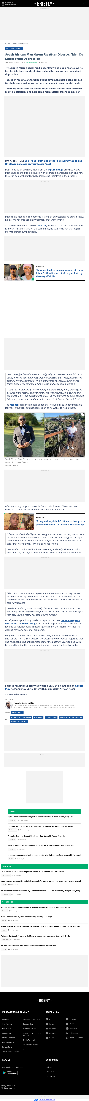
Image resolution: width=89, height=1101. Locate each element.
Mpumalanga (55, 169)
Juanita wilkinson (19, 721)
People (4, 885)
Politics (4, 911)
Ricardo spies (51, 717)
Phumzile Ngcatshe (31, 62)
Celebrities (12, 820)
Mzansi (14, 404)
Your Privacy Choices (47, 1100)
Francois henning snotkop (71, 717)
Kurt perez (38, 717)
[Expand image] (83, 414)
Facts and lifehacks (20, 44)
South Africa (6, 875)
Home (7, 44)
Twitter (42, 225)
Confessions (12, 830)
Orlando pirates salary (21, 717)
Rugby (11, 859)
